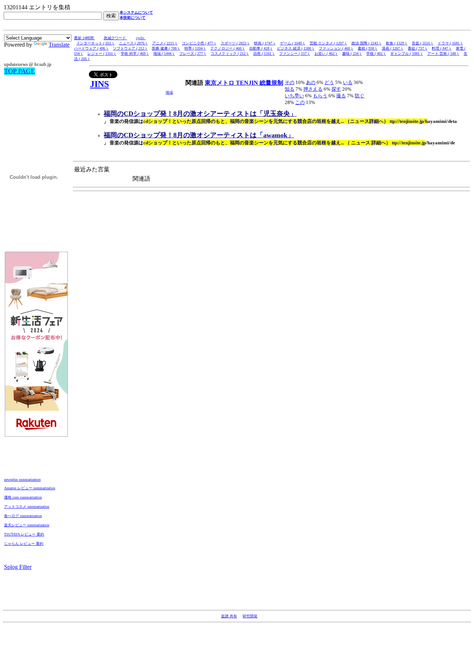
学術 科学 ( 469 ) (135, 53)
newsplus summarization (22, 479)
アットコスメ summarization (26, 506)
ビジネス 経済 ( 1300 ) (295, 48)
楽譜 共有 (229, 616)
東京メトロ (220, 83)
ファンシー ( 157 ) (294, 53)
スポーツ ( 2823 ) (235, 43)
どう (329, 82)
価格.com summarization (23, 497)
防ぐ (359, 95)
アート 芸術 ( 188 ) (443, 53)
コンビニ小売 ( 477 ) (199, 43)
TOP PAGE (19, 71)
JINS (99, 84)
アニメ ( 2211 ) (164, 43)
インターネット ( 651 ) (95, 43)
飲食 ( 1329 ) (396, 43)
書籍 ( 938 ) (367, 48)
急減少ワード (115, 38)
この (300, 102)
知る (289, 89)
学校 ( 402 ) (376, 53)
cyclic (141, 38)
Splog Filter (17, 567)
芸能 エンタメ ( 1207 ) (328, 43)
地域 (169, 92)
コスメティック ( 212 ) (230, 53)
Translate (59, 44)
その (289, 82)
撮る (341, 95)
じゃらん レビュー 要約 (23, 543)
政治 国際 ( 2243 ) (366, 43)
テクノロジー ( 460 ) (227, 48)
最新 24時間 (84, 38)
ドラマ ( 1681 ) (450, 43)
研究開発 (250, 616)
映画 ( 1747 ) (265, 43)
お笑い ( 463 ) (326, 53)
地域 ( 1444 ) (164, 53)
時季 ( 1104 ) (195, 48)
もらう (320, 95)
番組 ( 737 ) (417, 48)
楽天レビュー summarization (26, 525)
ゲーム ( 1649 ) (292, 43)
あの (311, 82)
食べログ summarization (23, 516)
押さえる (313, 89)
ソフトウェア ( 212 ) (130, 48)
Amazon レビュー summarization (29, 488)
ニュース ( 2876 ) (133, 43)
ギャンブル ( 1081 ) (406, 53)
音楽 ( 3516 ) (422, 43)
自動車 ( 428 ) (261, 48)
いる (348, 82)
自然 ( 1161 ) (264, 53)
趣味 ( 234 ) (352, 53)
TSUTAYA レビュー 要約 (24, 534)
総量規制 (271, 83)
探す (336, 89)
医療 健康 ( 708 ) (166, 48)
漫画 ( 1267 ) (392, 48)
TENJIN (248, 83)
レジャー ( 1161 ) (101, 53)
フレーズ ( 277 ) (192, 53)
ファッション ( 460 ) (336, 48)
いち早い (294, 95)
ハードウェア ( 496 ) (91, 48)
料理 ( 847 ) (441, 48)
